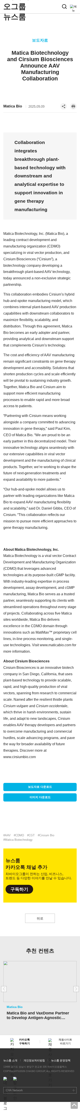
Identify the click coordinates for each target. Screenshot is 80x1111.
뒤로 (40, 918)
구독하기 (19, 889)
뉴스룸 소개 (10, 1060)
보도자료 (40, 40)
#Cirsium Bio (46, 835)
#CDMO (19, 835)
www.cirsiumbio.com (19, 757)
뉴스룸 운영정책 (60, 1060)
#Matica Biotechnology (18, 839)
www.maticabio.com (55, 645)
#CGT (31, 835)
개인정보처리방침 (34, 1060)
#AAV (7, 835)
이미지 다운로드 (40, 797)
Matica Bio (12, 106)
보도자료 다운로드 (40, 786)
